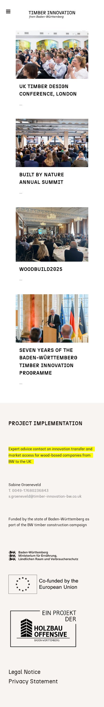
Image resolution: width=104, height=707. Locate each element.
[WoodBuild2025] (52, 234)
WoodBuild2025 (41, 269)
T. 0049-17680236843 (28, 491)
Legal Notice (24, 672)
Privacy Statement (33, 681)
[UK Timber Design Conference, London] (52, 54)
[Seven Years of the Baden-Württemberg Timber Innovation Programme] (52, 318)
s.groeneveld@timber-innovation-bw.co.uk (45, 496)
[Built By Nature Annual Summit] (52, 143)
